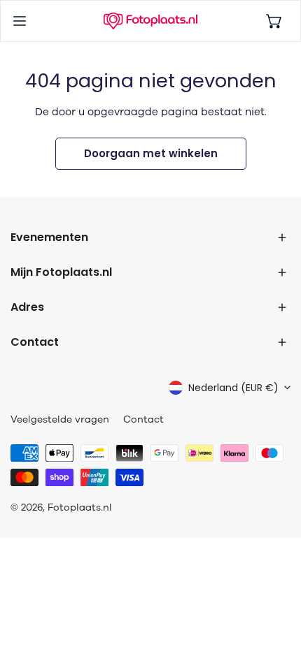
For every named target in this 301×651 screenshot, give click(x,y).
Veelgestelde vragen (59, 419)
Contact (143, 419)
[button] (274, 21)
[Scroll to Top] (276, 577)
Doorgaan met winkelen (151, 153)
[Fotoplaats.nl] (150, 21)
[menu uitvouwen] (19, 21)
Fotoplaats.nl (80, 507)
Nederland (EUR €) (233, 388)
